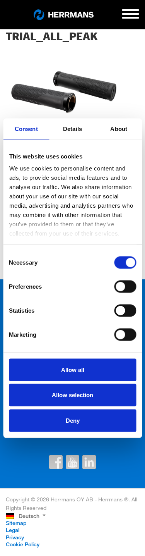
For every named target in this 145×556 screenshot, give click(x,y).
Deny (73, 420)
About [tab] (118, 128)
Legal (12, 530)
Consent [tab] (26, 128)
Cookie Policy (22, 544)
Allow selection (72, 395)
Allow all (72, 369)
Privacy (15, 537)
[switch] (125, 286)
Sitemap (16, 523)
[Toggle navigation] (130, 17)
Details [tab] (72, 128)
